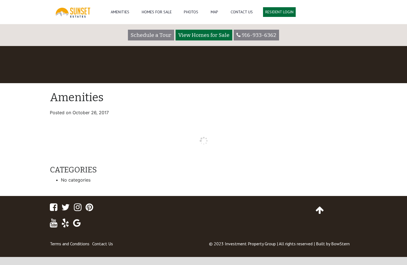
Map (214, 11)
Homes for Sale (157, 11)
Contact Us (242, 11)
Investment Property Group (250, 243)
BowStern (340, 243)
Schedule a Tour (151, 35)
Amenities (120, 11)
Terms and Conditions (69, 243)
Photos (191, 11)
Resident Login (279, 11)
